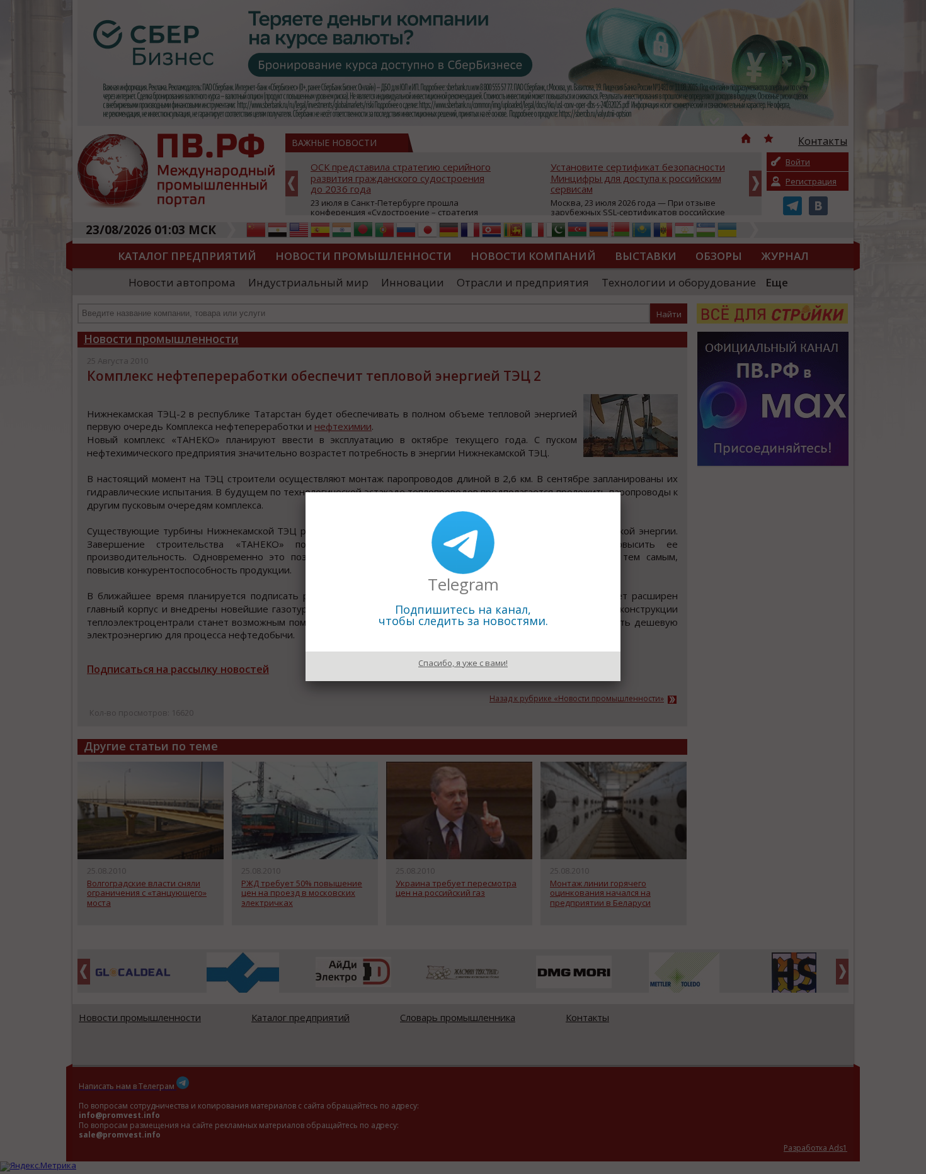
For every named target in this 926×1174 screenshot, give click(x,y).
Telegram (463, 584)
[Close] (620, 492)
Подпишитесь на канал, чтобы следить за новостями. (463, 615)
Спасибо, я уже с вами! (463, 663)
